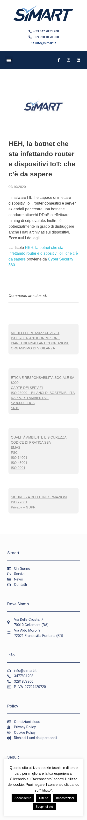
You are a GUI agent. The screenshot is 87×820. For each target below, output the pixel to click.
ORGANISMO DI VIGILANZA (33, 348)
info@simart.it (45, 43)
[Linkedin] (78, 60)
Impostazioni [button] (65, 798)
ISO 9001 (18, 468)
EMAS (15, 447)
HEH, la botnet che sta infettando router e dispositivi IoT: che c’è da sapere (43, 253)
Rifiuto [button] (43, 798)
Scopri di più (44, 806)
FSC (14, 452)
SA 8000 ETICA (23, 403)
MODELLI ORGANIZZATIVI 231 (35, 333)
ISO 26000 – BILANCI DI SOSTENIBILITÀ (43, 393)
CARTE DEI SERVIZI (27, 388)
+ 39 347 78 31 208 (45, 31)
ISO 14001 (19, 458)
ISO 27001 (19, 502)
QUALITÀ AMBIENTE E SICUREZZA (38, 437)
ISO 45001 (19, 463)
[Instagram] (68, 60)
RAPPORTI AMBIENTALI (30, 398)
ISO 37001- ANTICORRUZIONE (35, 338)
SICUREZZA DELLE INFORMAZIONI (39, 497)
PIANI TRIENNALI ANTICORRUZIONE (40, 343)
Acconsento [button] (22, 798)
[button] (9, 60)
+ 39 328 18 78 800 (45, 37)
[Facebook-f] (58, 60)
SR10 (15, 408)
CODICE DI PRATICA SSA (31, 442)
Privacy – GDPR (23, 507)
